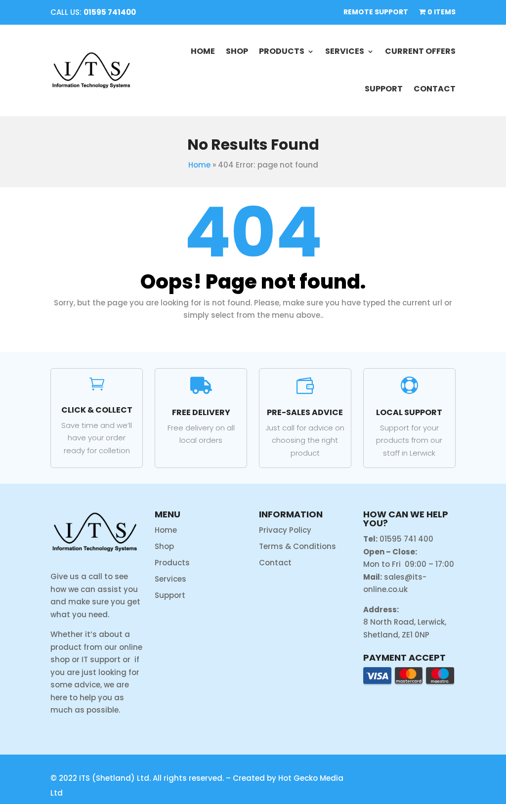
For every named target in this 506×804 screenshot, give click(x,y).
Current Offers (420, 51)
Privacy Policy (285, 530)
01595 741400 (110, 12)
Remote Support (375, 12)
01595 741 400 (406, 539)
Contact (435, 88)
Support (384, 88)
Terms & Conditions (297, 546)
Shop (237, 51)
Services (344, 51)
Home (203, 51)
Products (281, 51)
